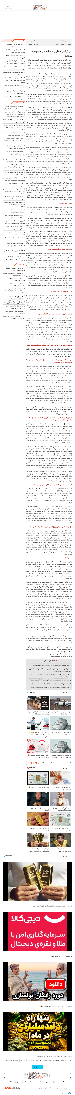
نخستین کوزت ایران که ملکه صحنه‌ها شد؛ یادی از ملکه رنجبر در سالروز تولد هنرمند (14, 127)
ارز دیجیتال (15, 1060)
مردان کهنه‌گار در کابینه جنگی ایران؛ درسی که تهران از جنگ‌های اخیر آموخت (50, 687)
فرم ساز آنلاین (55, 1060)
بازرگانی (20, 264)
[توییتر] (7, 1088)
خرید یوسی (38, 1060)
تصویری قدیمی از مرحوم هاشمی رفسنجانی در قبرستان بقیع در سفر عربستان (16, 245)
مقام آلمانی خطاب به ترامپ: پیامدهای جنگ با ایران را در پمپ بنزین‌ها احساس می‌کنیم (14, 191)
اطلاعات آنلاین (40, 7)
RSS (11, 1082)
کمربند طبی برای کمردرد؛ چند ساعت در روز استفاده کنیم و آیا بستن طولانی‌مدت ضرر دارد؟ (14, 291)
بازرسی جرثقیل (63, 1060)
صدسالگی (55, 1082)
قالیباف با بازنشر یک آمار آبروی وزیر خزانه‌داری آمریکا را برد (15, 92)
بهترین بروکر (23, 1060)
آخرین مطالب (18, 103)
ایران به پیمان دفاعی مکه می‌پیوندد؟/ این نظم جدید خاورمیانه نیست (51, 665)
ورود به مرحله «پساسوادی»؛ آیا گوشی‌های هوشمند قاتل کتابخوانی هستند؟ (49, 680)
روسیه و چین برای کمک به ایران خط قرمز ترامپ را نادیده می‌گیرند (15, 173)
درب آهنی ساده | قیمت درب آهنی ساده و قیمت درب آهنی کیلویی (14, 317)
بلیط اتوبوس (9, 1060)
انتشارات (23, 1082)
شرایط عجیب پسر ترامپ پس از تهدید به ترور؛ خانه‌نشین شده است (14, 197)
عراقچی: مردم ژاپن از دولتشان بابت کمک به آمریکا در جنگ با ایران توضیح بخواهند (15, 80)
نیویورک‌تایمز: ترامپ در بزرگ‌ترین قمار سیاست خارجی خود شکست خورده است (14, 179)
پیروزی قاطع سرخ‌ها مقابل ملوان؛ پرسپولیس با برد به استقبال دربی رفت (15, 222)
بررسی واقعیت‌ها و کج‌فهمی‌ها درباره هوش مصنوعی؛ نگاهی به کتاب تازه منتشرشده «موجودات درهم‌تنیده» (15, 114)
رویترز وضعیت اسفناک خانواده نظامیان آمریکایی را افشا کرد (14, 233)
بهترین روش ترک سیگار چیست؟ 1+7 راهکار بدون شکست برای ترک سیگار (14, 297)
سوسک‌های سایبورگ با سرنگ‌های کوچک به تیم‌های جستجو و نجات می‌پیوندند (15, 153)
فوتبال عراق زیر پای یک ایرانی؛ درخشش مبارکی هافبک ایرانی (16, 285)
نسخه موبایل (38, 1067)
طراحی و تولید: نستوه (63, 1093)
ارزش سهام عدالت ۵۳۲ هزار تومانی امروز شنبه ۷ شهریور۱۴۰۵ (15, 45)
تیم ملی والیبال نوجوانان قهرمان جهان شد (14, 239)
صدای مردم (40, 1082)
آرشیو (16, 1082)
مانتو (70, 1060)
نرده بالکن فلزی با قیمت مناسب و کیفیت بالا (15, 312)
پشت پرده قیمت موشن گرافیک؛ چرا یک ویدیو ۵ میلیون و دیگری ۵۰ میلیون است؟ (14, 302)
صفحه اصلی (68, 41)
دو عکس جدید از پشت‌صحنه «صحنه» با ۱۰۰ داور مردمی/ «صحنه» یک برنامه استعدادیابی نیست (14, 204)
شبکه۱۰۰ (63, 1082)
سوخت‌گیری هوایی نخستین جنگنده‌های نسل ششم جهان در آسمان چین (15, 166)
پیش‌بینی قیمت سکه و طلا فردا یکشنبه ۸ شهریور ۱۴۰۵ (14, 73)
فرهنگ (62, 41)
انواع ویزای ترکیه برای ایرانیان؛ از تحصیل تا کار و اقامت (16, 279)
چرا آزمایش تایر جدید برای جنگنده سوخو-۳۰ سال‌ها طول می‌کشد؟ (15, 147)
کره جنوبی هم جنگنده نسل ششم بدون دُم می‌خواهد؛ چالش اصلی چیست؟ (14, 134)
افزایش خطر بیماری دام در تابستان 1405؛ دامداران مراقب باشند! (15, 307)
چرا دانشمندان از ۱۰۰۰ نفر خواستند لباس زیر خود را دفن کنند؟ (15, 51)
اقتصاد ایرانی (31, 1060)
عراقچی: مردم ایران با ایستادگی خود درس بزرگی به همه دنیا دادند (15, 216)
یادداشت (31, 1082)
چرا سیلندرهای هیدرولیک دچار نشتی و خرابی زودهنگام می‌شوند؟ (14, 274)
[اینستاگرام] (10, 1088)
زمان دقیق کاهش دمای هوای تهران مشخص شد (15, 97)
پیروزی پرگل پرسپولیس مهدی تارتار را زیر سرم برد (14, 184)
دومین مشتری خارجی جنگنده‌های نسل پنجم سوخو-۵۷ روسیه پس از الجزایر (14, 160)
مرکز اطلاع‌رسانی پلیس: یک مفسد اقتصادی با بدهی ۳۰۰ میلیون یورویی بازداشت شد (15, 258)
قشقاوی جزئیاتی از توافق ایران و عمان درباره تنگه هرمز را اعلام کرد (14, 211)
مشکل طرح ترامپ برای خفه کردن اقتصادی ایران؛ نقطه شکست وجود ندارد (50, 684)
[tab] (19, 40)
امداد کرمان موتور (46, 1060)
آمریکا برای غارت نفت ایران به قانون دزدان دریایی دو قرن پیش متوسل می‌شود (14, 107)
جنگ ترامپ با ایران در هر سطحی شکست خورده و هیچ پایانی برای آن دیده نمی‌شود (14, 140)
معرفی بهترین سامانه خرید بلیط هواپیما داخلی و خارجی (15, 269)
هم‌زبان (48, 1082)
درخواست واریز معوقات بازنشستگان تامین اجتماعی (15, 56)
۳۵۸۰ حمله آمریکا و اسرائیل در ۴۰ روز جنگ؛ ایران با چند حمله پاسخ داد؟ (14, 62)
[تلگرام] (5, 1088)
